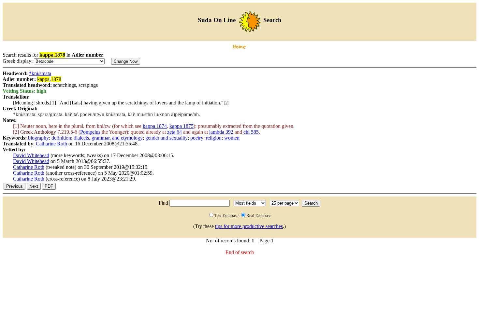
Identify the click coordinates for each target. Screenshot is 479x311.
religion (214, 138)
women (232, 138)
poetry (196, 138)
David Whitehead (31, 155)
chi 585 (251, 132)
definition (61, 138)
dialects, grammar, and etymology (108, 138)
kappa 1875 (181, 126)
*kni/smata (40, 73)
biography (38, 138)
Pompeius (90, 132)
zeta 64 (174, 132)
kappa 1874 (155, 126)
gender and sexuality (166, 138)
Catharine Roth (51, 143)
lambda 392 (221, 132)
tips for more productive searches (249, 226)
